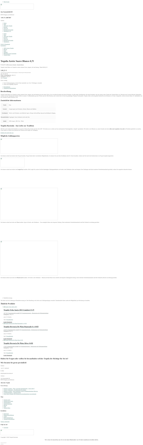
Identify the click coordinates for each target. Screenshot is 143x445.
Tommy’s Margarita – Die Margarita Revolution (15, 390)
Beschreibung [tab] (7, 87)
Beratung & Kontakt (8, 29)
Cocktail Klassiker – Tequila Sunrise (12, 392)
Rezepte (5, 27)
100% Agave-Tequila (9, 48)
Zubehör (6, 52)
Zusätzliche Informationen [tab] (10, 88)
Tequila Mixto (7, 55)
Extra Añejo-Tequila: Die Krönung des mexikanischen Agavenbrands (20, 394)
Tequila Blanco (20, 64)
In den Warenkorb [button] (8, 322)
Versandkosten (9, 319)
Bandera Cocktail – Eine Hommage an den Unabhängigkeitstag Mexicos (21, 391)
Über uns (6, 28)
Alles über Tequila (8, 25)
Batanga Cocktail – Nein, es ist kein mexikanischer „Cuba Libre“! (19, 388)
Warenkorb (7, 31)
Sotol (5, 51)
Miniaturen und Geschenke (10, 53)
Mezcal (5, 49)
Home (5, 23)
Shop (5, 24)
